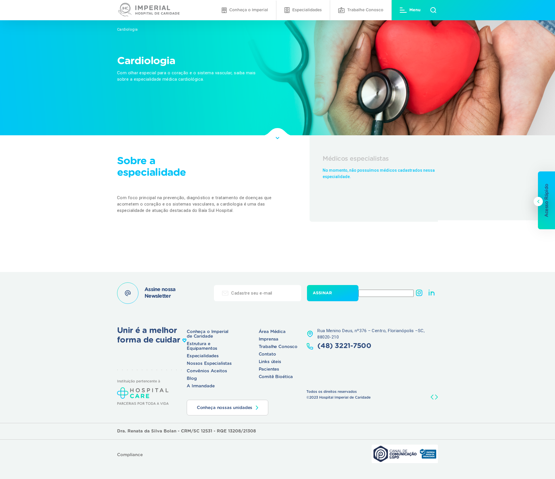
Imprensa (269, 339)
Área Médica (272, 332)
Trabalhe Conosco (365, 10)
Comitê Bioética (276, 377)
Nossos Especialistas (209, 363)
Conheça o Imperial (248, 10)
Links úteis (270, 362)
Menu (415, 10)
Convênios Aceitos (207, 371)
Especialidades (307, 10)
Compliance (130, 455)
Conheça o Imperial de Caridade (207, 334)
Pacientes (269, 369)
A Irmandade (200, 386)
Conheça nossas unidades (225, 408)
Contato (267, 354)
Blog (192, 378)
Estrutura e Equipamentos (202, 346)
